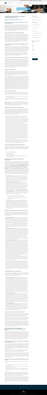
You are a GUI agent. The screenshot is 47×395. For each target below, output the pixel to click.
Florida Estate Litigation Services (37, 33)
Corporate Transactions (35, 37)
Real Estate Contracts (35, 35)
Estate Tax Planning (35, 31)
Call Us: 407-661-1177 (24, 9)
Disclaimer (20, 387)
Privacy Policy (25, 387)
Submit (35, 59)
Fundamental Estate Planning (36, 17)
